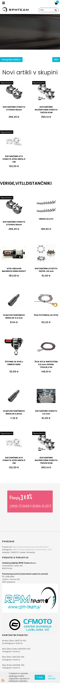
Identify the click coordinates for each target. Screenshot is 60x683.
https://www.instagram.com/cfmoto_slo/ (32, 549)
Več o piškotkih (52, 677)
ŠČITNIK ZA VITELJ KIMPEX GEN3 (14, 363)
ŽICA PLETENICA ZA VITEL (46, 315)
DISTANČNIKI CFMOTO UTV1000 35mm (14, 108)
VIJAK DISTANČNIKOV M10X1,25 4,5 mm (14, 316)
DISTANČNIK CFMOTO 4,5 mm (46, 412)
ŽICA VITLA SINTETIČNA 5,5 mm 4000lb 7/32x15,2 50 (46, 364)
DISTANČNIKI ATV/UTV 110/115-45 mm (46, 270)
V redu (40, 677)
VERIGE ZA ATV (46, 219)
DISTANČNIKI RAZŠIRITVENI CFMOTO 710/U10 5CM (46, 110)
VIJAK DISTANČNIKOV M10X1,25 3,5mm (14, 412)
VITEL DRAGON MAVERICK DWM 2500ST (14, 270)
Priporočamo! (7, 83)
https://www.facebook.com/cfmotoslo (31, 547)
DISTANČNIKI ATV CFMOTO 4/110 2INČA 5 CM (13, 159)
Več (46, 97)
